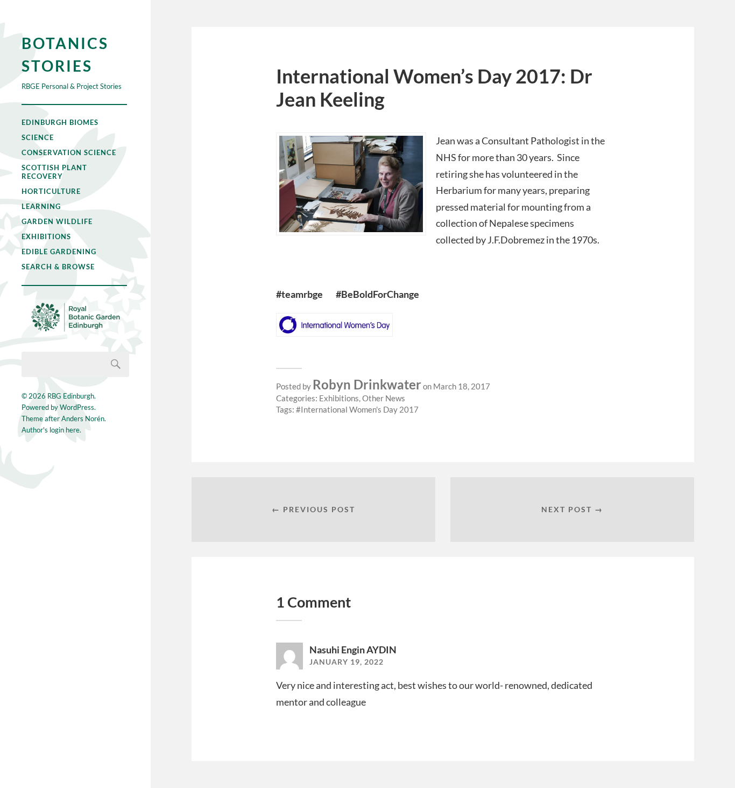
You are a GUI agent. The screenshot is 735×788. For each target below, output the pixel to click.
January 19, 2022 (346, 662)
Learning (41, 206)
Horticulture (51, 191)
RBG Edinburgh (70, 396)
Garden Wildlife (57, 221)
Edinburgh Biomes (60, 122)
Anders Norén (82, 418)
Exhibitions (46, 236)
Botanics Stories (65, 54)
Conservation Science (69, 152)
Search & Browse (58, 266)
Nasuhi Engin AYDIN (353, 649)
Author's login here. (51, 430)
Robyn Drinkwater (367, 384)
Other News (383, 398)
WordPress (77, 407)
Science (38, 137)
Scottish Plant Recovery (54, 171)
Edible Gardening (59, 251)
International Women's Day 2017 (360, 409)
